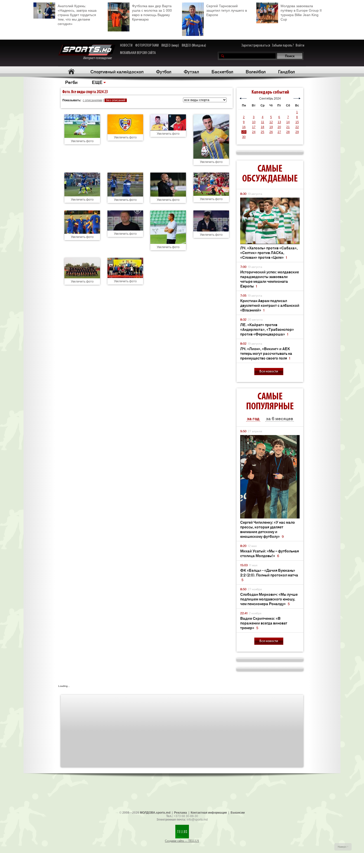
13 (279, 122)
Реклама (180, 812)
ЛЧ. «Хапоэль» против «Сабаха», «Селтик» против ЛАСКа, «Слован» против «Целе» (269, 252)
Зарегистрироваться (255, 46)
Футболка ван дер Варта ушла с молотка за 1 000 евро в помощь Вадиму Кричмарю (152, 12)
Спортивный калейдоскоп (117, 71)
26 (271, 132)
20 (279, 127)
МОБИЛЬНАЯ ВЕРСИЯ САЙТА (138, 53)
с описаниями (92, 100)
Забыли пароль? (283, 46)
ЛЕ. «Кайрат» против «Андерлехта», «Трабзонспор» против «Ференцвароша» (267, 329)
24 (254, 132)
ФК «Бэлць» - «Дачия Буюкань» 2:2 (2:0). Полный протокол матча (269, 575)
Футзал (191, 71)
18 (262, 127)
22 (297, 127)
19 (271, 127)
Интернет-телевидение (99, 58)
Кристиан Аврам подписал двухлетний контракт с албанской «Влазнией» (269, 305)
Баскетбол (222, 71)
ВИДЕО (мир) (170, 46)
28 (288, 132)
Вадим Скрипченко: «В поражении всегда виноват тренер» (263, 623)
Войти (300, 46)
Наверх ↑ (343, 846)
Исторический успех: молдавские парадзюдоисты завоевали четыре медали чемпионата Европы (269, 278)
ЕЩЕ (97, 82)
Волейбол (256, 71)
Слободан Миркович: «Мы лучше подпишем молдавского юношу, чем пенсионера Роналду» (269, 599)
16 (244, 127)
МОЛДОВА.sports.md (155, 812)
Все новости (269, 371)
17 (254, 127)
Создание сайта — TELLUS (182, 841)
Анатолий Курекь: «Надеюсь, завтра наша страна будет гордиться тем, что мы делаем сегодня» (77, 15)
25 (262, 132)
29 (297, 132)
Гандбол (286, 71)
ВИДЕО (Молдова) (194, 46)
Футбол (163, 71)
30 (244, 137)
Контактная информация (209, 812)
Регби (71, 82)
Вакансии (238, 812)
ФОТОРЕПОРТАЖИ (147, 46)
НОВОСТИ (126, 46)
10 (254, 122)
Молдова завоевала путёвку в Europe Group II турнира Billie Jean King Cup (301, 12)
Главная (71, 71)
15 (297, 122)
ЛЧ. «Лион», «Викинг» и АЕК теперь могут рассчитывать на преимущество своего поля (266, 353)
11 (262, 122)
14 (288, 122)
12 (271, 122)
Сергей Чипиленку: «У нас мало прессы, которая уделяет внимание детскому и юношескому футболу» (267, 529)
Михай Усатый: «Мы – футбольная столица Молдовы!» (269, 553)
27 (279, 132)
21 (288, 127)
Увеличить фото (82, 141)
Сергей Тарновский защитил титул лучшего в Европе (226, 10)
